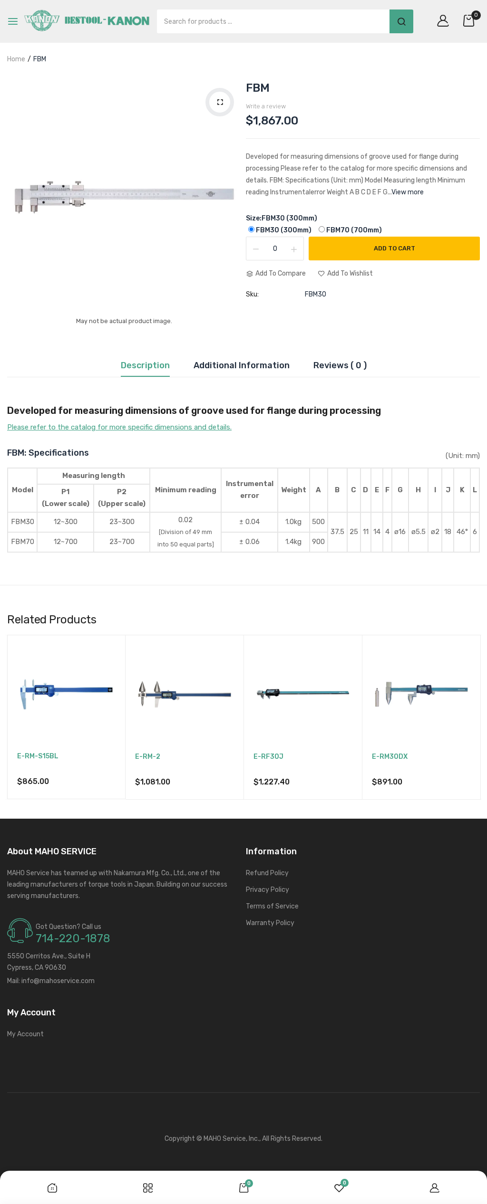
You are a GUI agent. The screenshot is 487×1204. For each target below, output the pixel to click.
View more (407, 192)
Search (401, 21)
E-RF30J (268, 757)
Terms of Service (272, 906)
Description (145, 366)
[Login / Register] (445, 21)
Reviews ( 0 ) (340, 366)
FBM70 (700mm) (354, 230)
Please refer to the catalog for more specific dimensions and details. (119, 427)
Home (16, 59)
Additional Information (242, 366)
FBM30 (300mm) (284, 230)
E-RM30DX (390, 757)
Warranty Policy (270, 923)
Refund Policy (267, 873)
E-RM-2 (147, 757)
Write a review (266, 106)
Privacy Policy (267, 890)
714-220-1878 (73, 938)
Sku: (252, 294)
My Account (25, 1034)
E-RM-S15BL (37, 756)
